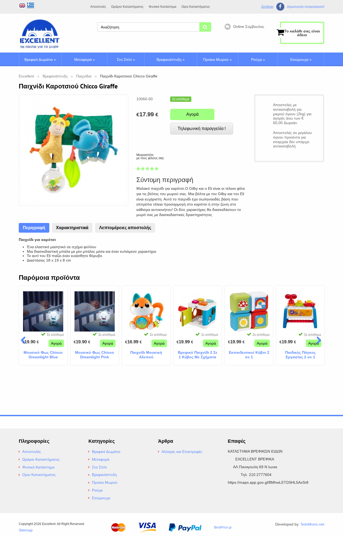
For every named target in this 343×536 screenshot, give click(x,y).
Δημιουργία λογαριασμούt (305, 7)
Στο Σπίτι (126, 59)
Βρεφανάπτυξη (170, 59)
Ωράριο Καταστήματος (127, 7)
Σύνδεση (267, 7)
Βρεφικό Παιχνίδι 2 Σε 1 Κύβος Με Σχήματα (197, 354)
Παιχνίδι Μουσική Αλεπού (146, 354)
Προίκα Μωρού (217, 59)
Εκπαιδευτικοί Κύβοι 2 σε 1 (249, 354)
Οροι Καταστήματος (195, 7)
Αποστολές (98, 7)
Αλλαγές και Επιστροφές (182, 451)
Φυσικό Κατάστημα (162, 7)
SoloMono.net (312, 524)
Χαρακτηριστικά (72, 227)
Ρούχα (258, 59)
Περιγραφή (34, 227)
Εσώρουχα (301, 59)
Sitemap (26, 530)
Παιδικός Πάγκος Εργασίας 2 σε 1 (300, 354)
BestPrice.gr (223, 527)
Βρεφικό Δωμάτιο (40, 59)
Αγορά (192, 114)
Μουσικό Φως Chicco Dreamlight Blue (43, 354)
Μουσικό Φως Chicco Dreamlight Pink (94, 354)
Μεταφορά (84, 59)
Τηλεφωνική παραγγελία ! (202, 128)
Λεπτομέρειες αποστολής (125, 227)
